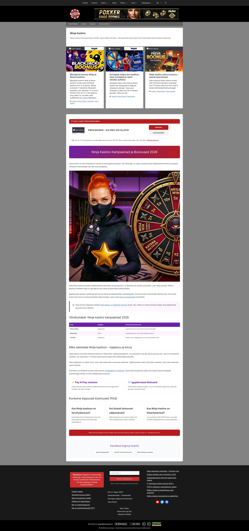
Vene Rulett (112, 502)
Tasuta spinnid (170, 91)
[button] (165, 3)
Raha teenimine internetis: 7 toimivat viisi (163, 471)
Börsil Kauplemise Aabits (81, 498)
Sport (133, 3)
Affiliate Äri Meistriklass (81, 501)
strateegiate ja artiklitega (114, 371)
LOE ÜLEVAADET (158, 133)
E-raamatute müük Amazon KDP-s (160, 484)
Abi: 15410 (135, 524)
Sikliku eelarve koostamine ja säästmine (162, 496)
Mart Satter (124, 508)
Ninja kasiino (131, 96)
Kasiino (103, 3)
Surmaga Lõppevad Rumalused (120, 499)
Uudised (94, 3)
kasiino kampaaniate (127, 297)
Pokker (122, 3)
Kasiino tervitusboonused (123, 452)
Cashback (90, 101)
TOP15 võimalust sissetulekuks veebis (162, 487)
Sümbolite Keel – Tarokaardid (119, 495)
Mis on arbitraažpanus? (81, 505)
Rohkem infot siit (152, 140)
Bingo (114, 3)
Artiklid (85, 3)
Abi (157, 3)
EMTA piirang (121, 524)
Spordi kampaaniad (102, 452)
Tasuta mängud (72, 24)
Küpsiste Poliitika (124, 514)
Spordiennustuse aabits (81, 495)
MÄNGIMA (158, 127)
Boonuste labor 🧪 (104, 24)
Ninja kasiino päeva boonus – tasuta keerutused (164, 75)
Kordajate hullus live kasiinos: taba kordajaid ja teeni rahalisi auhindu (124, 77)
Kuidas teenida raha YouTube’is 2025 (161, 474)
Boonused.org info (124, 511)
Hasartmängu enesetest (145, 452)
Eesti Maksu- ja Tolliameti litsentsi (113, 305)
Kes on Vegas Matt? (115, 492)
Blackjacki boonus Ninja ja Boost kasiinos (83, 75)
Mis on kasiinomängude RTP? (83, 508)
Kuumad (83, 24)
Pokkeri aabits (77, 492)
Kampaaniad (146, 3)
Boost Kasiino (82, 101)
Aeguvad (92, 24)
